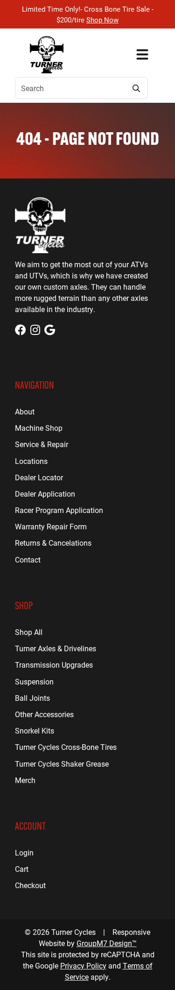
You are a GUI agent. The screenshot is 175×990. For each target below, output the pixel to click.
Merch (25, 780)
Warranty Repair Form (51, 526)
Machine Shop (39, 428)
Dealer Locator (39, 477)
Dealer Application (45, 494)
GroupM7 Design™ (107, 943)
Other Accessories (44, 714)
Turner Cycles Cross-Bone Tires (66, 747)
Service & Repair (41, 444)
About (25, 411)
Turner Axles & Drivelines (55, 648)
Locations (31, 461)
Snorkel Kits (34, 730)
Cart (21, 869)
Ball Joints (32, 698)
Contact (28, 559)
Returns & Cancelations (53, 543)
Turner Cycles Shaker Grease (62, 764)
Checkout (30, 885)
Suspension (34, 681)
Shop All (28, 632)
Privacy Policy (83, 965)
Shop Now (102, 19)
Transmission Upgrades (54, 664)
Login (24, 852)
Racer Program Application (59, 510)
